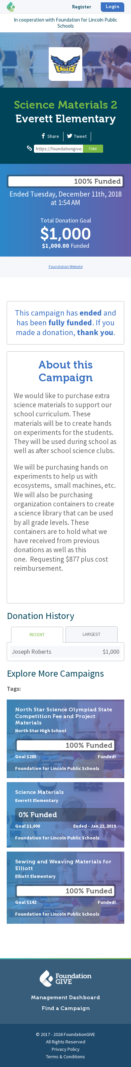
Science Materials (65, 815)
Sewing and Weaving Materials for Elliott (65, 887)
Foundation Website (66, 266)
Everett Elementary (65, 118)
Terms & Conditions (65, 1057)
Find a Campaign (66, 1008)
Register (81, 6)
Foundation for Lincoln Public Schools (86, 23)
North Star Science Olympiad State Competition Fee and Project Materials (65, 739)
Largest (91, 634)
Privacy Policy (66, 1049)
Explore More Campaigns (55, 673)
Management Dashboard (65, 997)
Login (112, 6)
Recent (37, 634)
